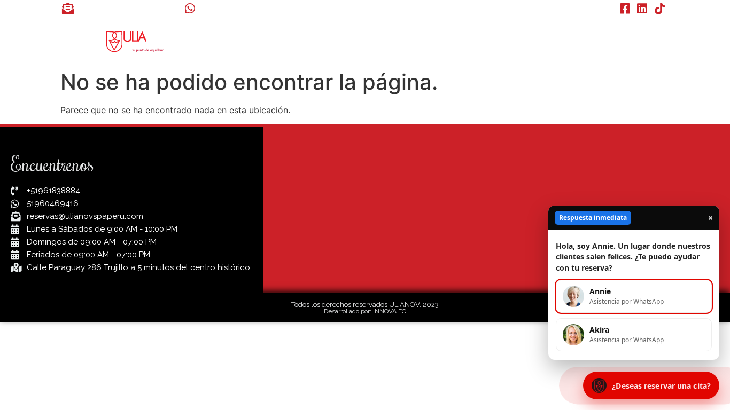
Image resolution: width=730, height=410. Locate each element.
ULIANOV (342, 40)
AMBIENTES (463, 40)
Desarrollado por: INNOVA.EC (365, 311)
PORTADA (284, 40)
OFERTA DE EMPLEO (548, 40)
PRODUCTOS (634, 40)
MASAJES (400, 40)
